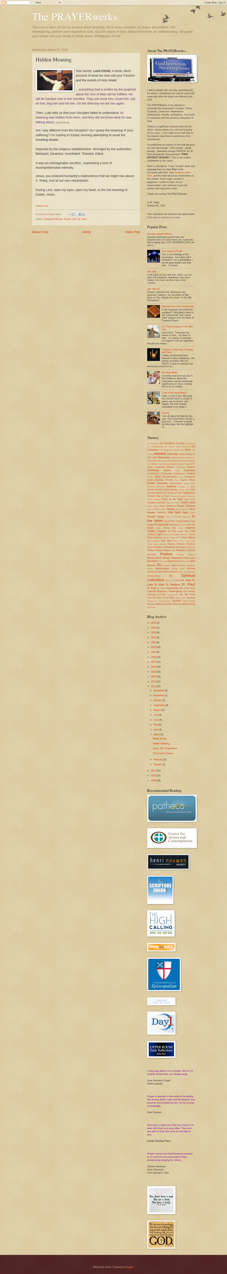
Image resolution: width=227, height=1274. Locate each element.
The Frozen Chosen (163, 753)
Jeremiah (173, 525)
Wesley (150, 604)
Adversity (172, 453)
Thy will (183, 594)
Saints (174, 565)
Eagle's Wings (187, 480)
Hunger (160, 516)
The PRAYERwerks (74, 16)
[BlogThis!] (73, 214)
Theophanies (172, 595)
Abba (182, 450)
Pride (173, 550)
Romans (151, 565)
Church (167, 470)
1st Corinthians (167, 443)
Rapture (192, 555)
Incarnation (169, 521)
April (156, 729)
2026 (154, 622)
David (158, 476)
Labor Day (183, 531)
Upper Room (180, 598)
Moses (173, 538)
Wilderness (160, 604)
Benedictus (173, 461)
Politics (151, 550)
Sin (171, 575)
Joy (174, 527)
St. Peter (152, 588)
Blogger (129, 1267)
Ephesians (160, 487)
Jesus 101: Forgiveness (165, 748)
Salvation (182, 565)
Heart (178, 509)
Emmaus (150, 487)
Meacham (184, 534)
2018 (154, 657)
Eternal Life (153, 490)
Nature (191, 537)
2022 (154, 637)
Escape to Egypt (187, 487)
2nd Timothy (174, 450)
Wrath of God (188, 604)
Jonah (158, 528)
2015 (154, 671)
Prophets (190, 550)
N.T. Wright (181, 538)
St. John (186, 580)
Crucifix (150, 477)
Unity (171, 597)
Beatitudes (163, 461)
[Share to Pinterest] (83, 214)
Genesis (161, 503)
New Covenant (153, 541)
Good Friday (152, 506)
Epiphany (171, 486)
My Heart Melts (170, 372)
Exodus (174, 490)
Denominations (169, 477)
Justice (151, 530)
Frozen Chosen (153, 499)
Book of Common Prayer (180, 464)
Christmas (153, 470)
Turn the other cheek (157, 598)
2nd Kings (164, 450)
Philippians (190, 547)
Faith (187, 490)
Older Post (132, 232)
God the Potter (173, 503)
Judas (180, 528)
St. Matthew (173, 584)
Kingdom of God (166, 531)
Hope (185, 512)
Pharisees (181, 547)
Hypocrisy (186, 517)
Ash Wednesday (161, 457)
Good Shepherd (167, 506)
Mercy (192, 534)
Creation (191, 473)
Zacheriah (151, 607)
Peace (150, 547)
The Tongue (189, 591)
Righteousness (174, 561)
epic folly (151, 271)
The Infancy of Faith (172, 251)
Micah (150, 538)
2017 (154, 662)
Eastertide (162, 483)
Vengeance (152, 601)
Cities (177, 470)
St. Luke (82, 219)
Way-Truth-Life (189, 601)
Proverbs (151, 555)
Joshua (166, 528)
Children (191, 467)
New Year (166, 540)
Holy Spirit (174, 512)
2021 (154, 642)
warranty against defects (159, 234)
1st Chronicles (153, 443)
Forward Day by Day (158, 496)
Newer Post (40, 232)
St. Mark (159, 584)
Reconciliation (154, 558)
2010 (154, 775)
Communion (153, 474)
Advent (160, 453)
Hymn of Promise (173, 517)
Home (86, 232)
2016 (154, 666)
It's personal (161, 524)
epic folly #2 (153, 289)
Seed (182, 569)
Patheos (181, 544)
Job (180, 525)
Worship (177, 604)
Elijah (193, 483)
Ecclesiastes (176, 483)
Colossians (189, 470)
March (157, 734)
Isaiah (150, 524)
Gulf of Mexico (153, 509)
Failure (181, 490)
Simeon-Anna (153, 576)
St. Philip (161, 588)
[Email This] (70, 214)
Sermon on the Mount (158, 572)
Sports (168, 580)
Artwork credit (42, 206)
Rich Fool (163, 561)
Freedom (191, 496)
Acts (188, 449)
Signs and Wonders (186, 572)
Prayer (167, 550)
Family (158, 493)
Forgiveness (188, 492)
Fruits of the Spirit (172, 499)
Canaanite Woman (53, 219)
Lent (74, 219)
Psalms (166, 554)
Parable (171, 544)
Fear (164, 493)
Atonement (190, 458)
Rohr (192, 561)
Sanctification (162, 568)
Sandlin (174, 569)
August (158, 710)
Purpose (180, 555)
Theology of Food (156, 594)
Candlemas (180, 467)
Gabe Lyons (189, 499)
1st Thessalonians (155, 447)
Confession (179, 474)
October (158, 700)
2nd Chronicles (183, 447)
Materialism (174, 534)
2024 (154, 627)
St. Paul (188, 584)
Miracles (158, 538)
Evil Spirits (164, 490)
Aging (182, 454)
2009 (154, 780)
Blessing (165, 464)
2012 (154, 686)
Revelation (152, 561)
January (158, 764)
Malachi (166, 534)
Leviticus (151, 534)
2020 (154, 647)
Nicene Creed (178, 541)
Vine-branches (164, 601)
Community (166, 474)
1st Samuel (190, 443)
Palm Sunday (160, 544)
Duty (177, 480)
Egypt (186, 483)
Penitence (159, 547)
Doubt (150, 480)
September (159, 705)
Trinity (192, 594)
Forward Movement (178, 496)
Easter (67, 219)
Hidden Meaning (161, 743)
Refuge (166, 558)
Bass (156, 461)
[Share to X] (77, 214)
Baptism (150, 461)
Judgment (190, 527)
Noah (188, 541)
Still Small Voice (187, 588)
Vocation (176, 601)
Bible (180, 461)
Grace (180, 505)
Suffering (151, 591)
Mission (166, 538)
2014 (154, 676)
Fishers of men (174, 493)
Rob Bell (186, 561)
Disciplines (189, 477)
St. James (176, 580)
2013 (154, 681)
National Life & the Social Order (178, 306)
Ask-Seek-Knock (178, 458)
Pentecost (170, 547)
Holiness (161, 512)
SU (159, 565)
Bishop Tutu (157, 464)
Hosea (192, 513)
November (159, 695)
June (156, 720)
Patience (191, 544)
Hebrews (185, 509)
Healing (170, 509)
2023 (154, 632)
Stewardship (172, 588)
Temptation (162, 591)
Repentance (177, 558)
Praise (159, 550)
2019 (154, 652)
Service (173, 571)
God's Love (188, 502)
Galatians (151, 503)
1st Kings (180, 443)
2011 (154, 770)
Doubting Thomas (164, 480)
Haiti (163, 509)
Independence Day (185, 521)
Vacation (191, 598)
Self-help (190, 568)
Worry (169, 604)
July (156, 715)
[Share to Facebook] (80, 214)
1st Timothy (170, 447)
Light (159, 534)
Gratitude (190, 506)
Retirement (189, 558)
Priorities (180, 550)
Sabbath (166, 565)
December (159, 690)
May (156, 724)
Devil (181, 477)
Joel (184, 525)
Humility (151, 516)
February (158, 759)
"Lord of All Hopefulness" (174, 392)
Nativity (166, 413)
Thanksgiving (175, 591)
